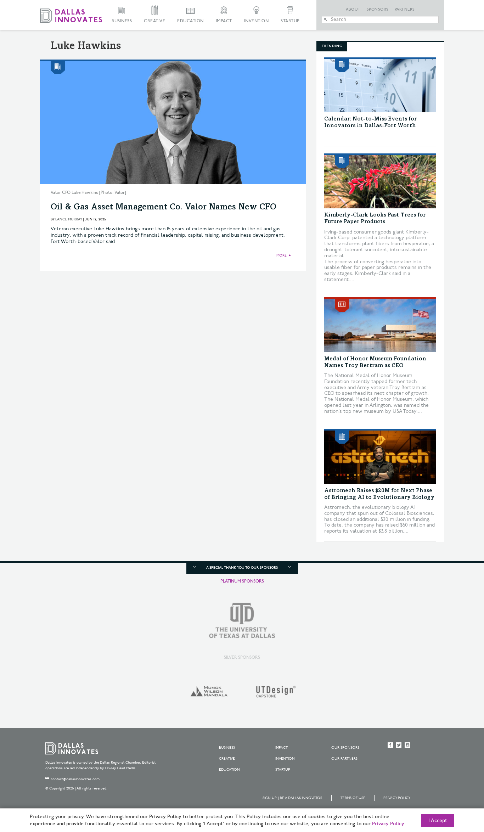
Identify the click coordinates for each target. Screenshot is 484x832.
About (353, 9)
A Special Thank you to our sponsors (242, 568)
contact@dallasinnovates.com (75, 779)
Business (122, 21)
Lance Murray (68, 219)
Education (190, 21)
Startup (290, 21)
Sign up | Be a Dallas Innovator (292, 798)
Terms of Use (353, 798)
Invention (256, 21)
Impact (224, 21)
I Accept (437, 820)
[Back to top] (456, 787)
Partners (405, 9)
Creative (154, 21)
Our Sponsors (345, 748)
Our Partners (344, 759)
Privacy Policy (396, 798)
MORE (281, 255)
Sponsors (378, 9)
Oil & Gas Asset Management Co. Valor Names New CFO (163, 207)
